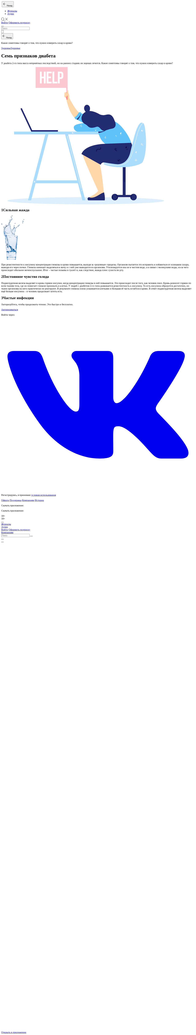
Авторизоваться (9, 309)
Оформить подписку (19, 22)
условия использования (43, 495)
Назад (9, 5)
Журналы (12, 11)
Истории (39, 500)
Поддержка (15, 500)
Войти (4, 22)
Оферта (5, 500)
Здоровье (6, 48)
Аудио (10, 13)
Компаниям (28, 500)
